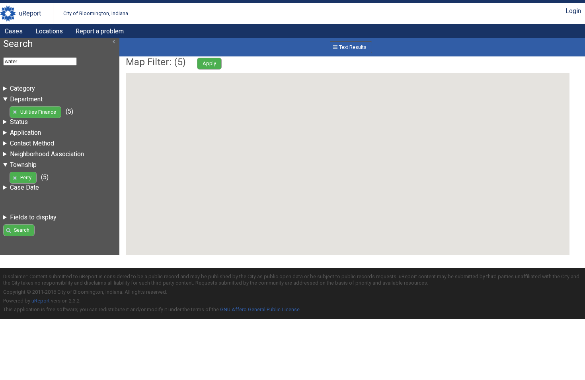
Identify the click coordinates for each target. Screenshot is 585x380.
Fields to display (33, 217)
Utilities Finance (38, 112)
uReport (30, 13)
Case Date (24, 187)
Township (23, 165)
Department (26, 99)
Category (22, 88)
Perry (25, 177)
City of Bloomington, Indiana (95, 13)
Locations (49, 31)
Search (21, 230)
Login (573, 11)
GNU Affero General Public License (260, 309)
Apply (209, 63)
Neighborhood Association (47, 154)
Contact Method (32, 143)
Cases (14, 31)
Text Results (353, 47)
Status (19, 122)
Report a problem (100, 31)
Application (25, 132)
